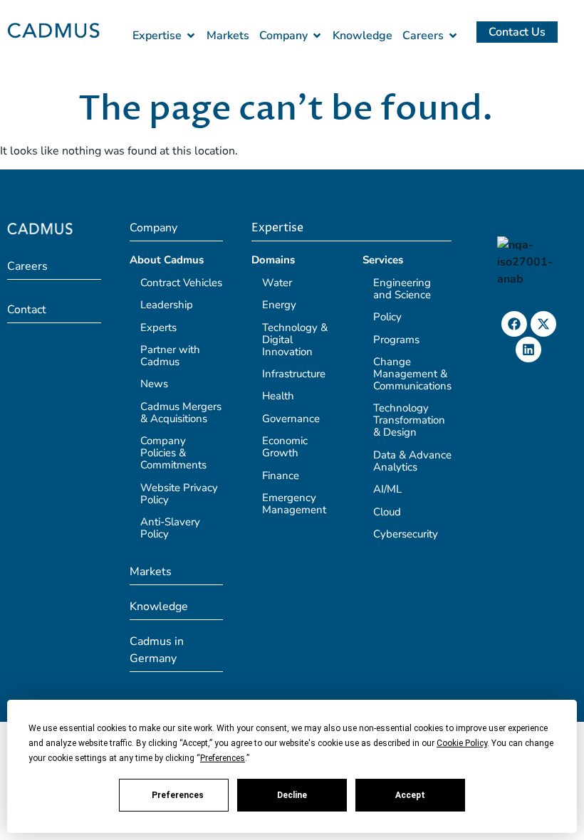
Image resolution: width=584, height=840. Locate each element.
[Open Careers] (453, 35)
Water (277, 282)
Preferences (178, 795)
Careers (27, 266)
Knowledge (159, 606)
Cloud (387, 512)
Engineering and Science (402, 288)
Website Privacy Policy (179, 494)
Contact (26, 309)
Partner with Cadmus (170, 355)
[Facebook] (514, 324)
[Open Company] (317, 35)
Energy (279, 305)
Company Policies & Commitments (173, 453)
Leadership (166, 305)
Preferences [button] (222, 758)
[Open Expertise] (191, 35)
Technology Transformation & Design (409, 420)
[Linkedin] (528, 349)
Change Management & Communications (412, 374)
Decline (292, 795)
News (154, 384)
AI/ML (387, 489)
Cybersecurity (405, 534)
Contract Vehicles (181, 282)
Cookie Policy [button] (462, 743)
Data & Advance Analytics (412, 461)
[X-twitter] (543, 324)
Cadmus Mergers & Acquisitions (180, 412)
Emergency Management (294, 503)
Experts (158, 327)
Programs (396, 339)
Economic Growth (285, 447)
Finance (280, 475)
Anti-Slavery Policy (170, 528)
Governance (291, 418)
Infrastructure (293, 374)
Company (153, 228)
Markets (151, 571)
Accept (410, 795)
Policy (387, 317)
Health (278, 396)
